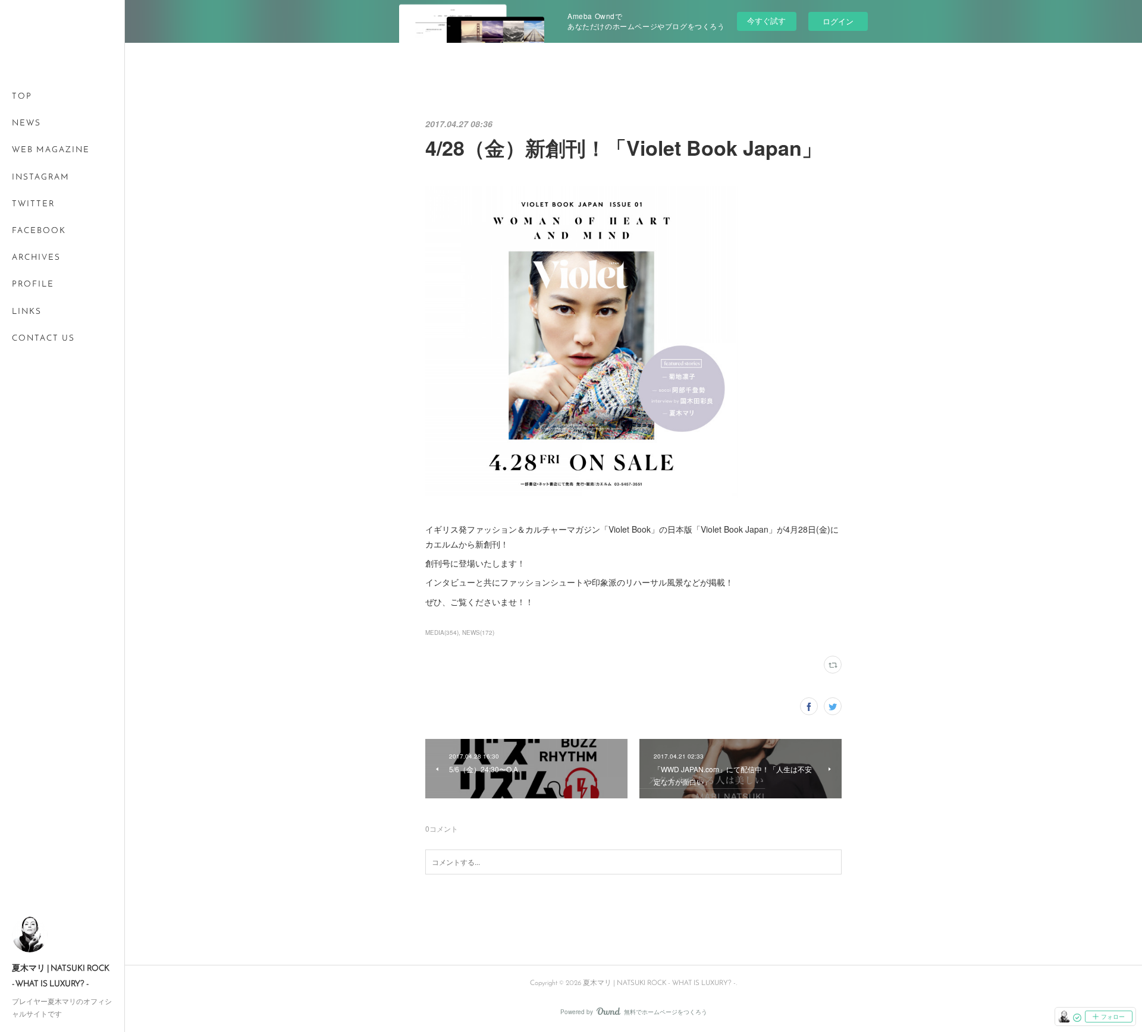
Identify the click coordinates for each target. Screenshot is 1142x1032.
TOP (22, 96)
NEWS (26, 123)
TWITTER (33, 204)
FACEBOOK (39, 230)
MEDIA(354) (442, 632)
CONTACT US (43, 338)
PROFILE (33, 284)
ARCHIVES (36, 257)
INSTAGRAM (41, 177)
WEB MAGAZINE (51, 150)
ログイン (838, 21)
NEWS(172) (478, 632)
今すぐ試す (766, 20)
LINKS (27, 311)
